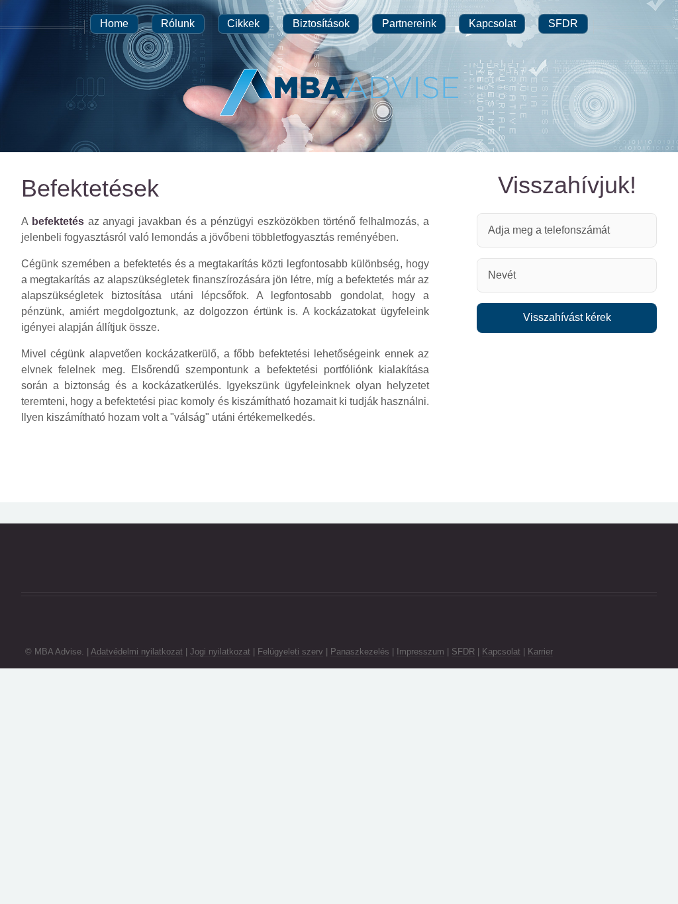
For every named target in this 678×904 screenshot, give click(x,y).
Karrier (540, 651)
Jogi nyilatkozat (220, 651)
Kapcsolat (501, 651)
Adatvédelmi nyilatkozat (137, 651)
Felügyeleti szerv (290, 651)
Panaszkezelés (359, 651)
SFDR (463, 651)
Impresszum (420, 651)
